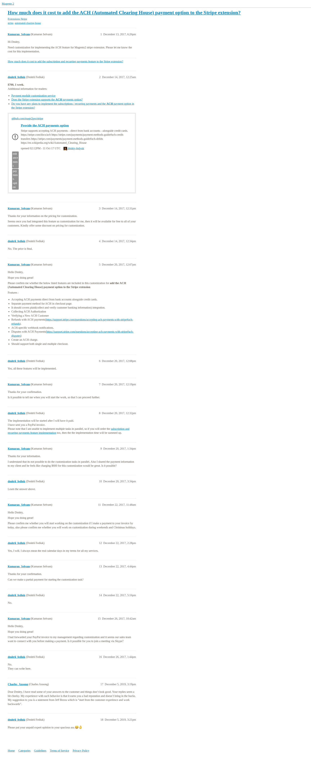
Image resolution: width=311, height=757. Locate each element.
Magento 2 (8, 3)
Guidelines (40, 750)
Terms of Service (59, 750)
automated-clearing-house (28, 23)
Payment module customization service (33, 95)
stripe (10, 23)
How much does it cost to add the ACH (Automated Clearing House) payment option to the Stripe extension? (124, 12)
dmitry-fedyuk (75, 148)
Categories (24, 750)
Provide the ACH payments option (45, 125)
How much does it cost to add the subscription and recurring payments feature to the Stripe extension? (65, 61)
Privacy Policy (81, 750)
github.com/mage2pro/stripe (27, 118)
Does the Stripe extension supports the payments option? (47, 99)
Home (11, 750)
